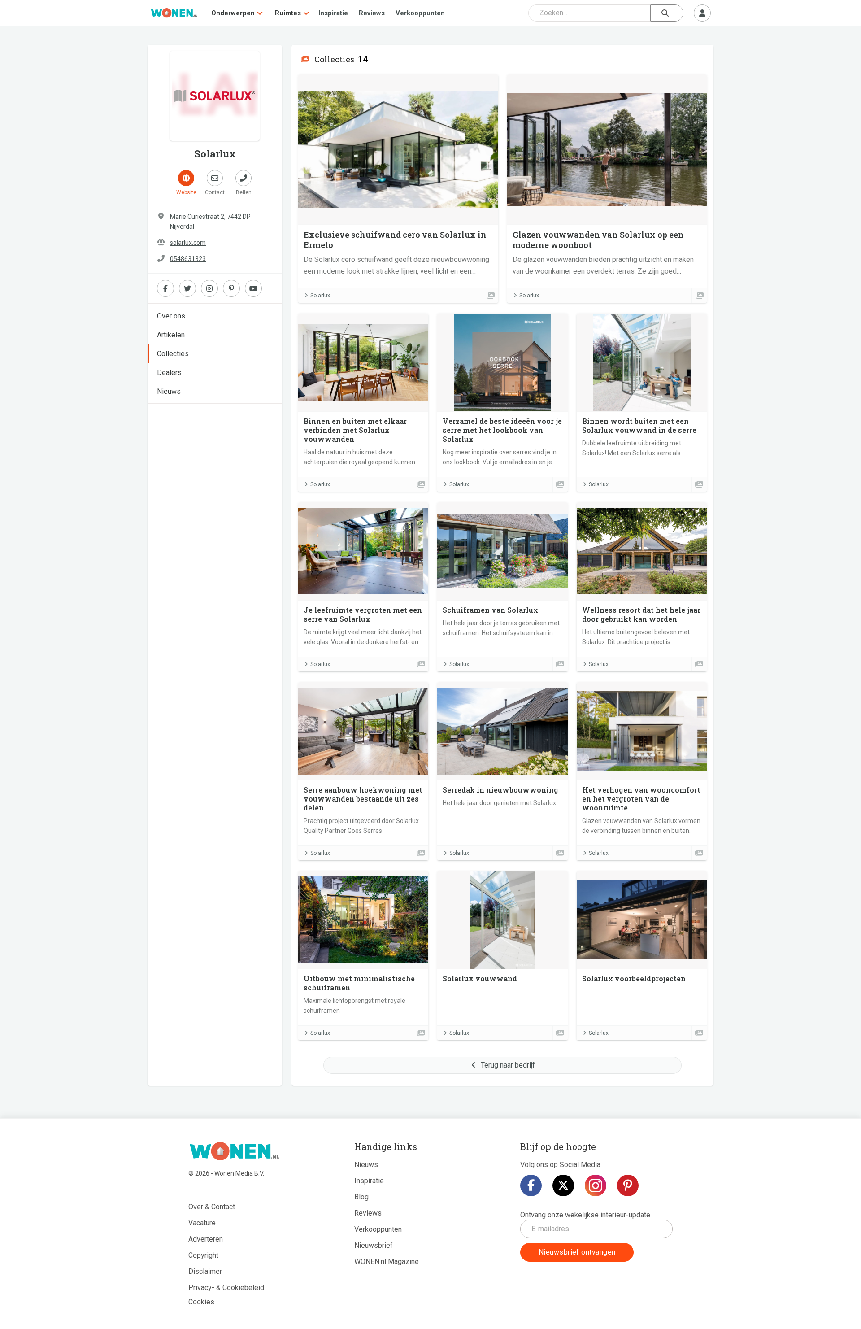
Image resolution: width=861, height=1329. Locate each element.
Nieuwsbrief (373, 1245)
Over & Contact (211, 1207)
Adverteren (205, 1239)
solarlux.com (188, 242)
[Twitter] (563, 1185)
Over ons (171, 316)
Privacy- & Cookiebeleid (226, 1287)
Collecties (173, 353)
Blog (361, 1197)
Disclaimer (205, 1271)
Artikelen (171, 335)
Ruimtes (288, 13)
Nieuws (169, 391)
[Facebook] (531, 1185)
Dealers (169, 372)
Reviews (372, 13)
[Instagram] (595, 1185)
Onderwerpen (233, 13)
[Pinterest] (628, 1185)
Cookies (201, 1302)
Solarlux (320, 295)
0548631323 (188, 258)
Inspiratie (333, 13)
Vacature (202, 1223)
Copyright (203, 1255)
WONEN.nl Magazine (386, 1261)
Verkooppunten (420, 13)
